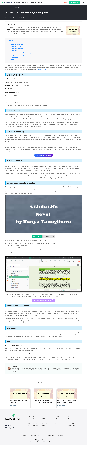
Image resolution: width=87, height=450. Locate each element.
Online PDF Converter (32, 418)
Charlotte (14, 366)
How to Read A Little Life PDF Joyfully (21, 53)
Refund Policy (50, 435)
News (43, 427)
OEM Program (71, 423)
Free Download (74, 2)
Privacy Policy (33, 435)
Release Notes (58, 423)
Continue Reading (49, 236)
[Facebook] (6, 428)
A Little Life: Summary (17, 48)
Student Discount (71, 427)
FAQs (12, 59)
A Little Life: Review (16, 50)
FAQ (69, 418)
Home (6, 7)
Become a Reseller (71, 425)
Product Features (32, 427)
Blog (43, 416)
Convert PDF (44, 421)
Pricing (65, 2)
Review (56, 421)
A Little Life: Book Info (17, 44)
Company (57, 416)
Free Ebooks (11, 7)
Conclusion (14, 57)
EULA (42, 435)
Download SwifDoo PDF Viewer (43, 155)
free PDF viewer (42, 70)
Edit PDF (43, 418)
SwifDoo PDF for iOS (32, 423)
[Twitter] (10, 428)
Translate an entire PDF (13, 254)
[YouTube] (13, 428)
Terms (24, 435)
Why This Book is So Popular (18, 55)
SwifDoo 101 (44, 425)
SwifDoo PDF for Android (33, 425)
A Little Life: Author (16, 46)
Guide (69, 416)
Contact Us (57, 418)
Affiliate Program (71, 421)
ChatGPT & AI (44, 423)
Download (39, 2)
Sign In (82, 2)
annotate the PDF (51, 252)
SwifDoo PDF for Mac (32, 421)
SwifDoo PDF (31, 416)
